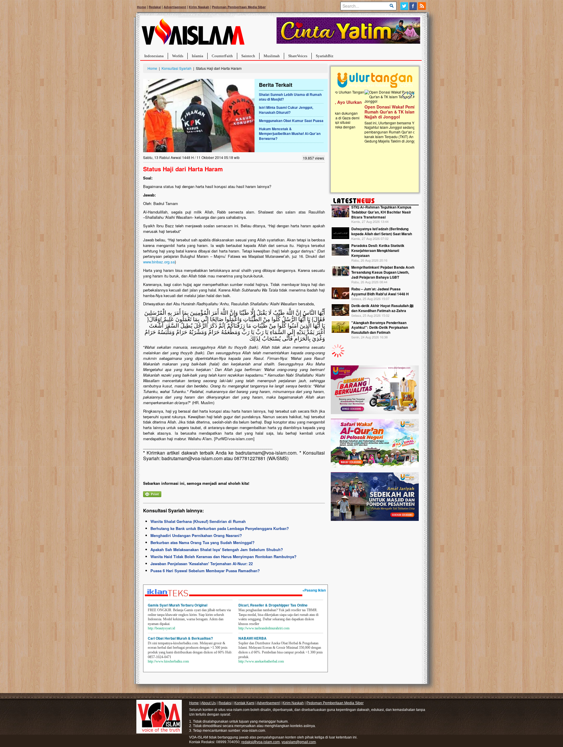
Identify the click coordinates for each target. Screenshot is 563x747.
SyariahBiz (324, 56)
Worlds (177, 56)
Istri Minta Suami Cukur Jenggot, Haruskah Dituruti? (286, 110)
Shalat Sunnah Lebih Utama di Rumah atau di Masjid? (290, 97)
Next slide (410, 95)
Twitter (404, 6)
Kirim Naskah (199, 7)
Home (141, 7)
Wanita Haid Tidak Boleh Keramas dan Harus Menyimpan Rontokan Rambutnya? (223, 556)
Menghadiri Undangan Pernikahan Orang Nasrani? (196, 535)
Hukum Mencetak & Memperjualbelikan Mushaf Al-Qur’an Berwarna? (289, 133)
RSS (422, 6)
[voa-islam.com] (193, 33)
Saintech (248, 56)
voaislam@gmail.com (299, 742)
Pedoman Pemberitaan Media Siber (239, 7)
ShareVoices (297, 56)
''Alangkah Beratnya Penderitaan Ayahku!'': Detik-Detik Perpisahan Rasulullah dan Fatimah (379, 327)
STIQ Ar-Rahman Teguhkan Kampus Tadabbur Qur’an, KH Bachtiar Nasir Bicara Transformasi (381, 212)
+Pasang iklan (314, 590)
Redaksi (155, 7)
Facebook (413, 6)
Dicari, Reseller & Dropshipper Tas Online (273, 605)
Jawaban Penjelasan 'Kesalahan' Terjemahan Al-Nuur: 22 (201, 563)
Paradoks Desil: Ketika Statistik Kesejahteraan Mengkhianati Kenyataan (377, 250)
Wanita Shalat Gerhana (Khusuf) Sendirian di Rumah (198, 521)
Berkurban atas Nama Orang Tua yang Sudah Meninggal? (202, 542)
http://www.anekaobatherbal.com (261, 661)
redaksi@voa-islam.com (260, 742)
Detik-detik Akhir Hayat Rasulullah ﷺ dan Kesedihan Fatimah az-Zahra (382, 308)
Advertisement (175, 7)
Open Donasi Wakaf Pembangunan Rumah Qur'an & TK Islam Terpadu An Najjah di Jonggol (373, 112)
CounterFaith (222, 56)
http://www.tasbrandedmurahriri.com (263, 628)
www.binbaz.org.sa (159, 262)
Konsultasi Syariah (176, 68)
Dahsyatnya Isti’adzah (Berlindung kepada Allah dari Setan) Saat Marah (381, 231)
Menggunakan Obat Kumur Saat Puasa (291, 120)
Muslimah (272, 56)
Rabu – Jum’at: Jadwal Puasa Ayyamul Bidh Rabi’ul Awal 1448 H (380, 291)
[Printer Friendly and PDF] (152, 493)
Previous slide (404, 95)
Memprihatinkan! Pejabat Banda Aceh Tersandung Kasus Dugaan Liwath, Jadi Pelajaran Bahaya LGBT (382, 272)
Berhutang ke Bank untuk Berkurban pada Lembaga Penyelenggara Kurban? (219, 528)
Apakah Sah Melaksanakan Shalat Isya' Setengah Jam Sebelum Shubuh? (216, 549)
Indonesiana (154, 56)
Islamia (197, 56)
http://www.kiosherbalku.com (168, 661)
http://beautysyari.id (161, 628)
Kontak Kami (244, 703)
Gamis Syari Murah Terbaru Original (177, 605)
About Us (208, 703)
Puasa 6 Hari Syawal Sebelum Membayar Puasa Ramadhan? (205, 570)
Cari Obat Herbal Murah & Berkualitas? (180, 638)
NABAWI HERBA (252, 638)
